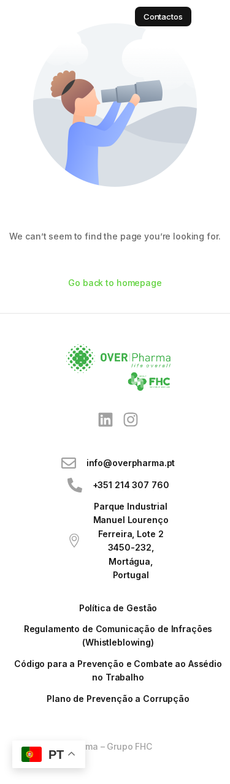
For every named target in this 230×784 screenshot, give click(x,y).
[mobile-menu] (211, 16)
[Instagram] (131, 419)
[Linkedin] (105, 419)
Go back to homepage (114, 282)
